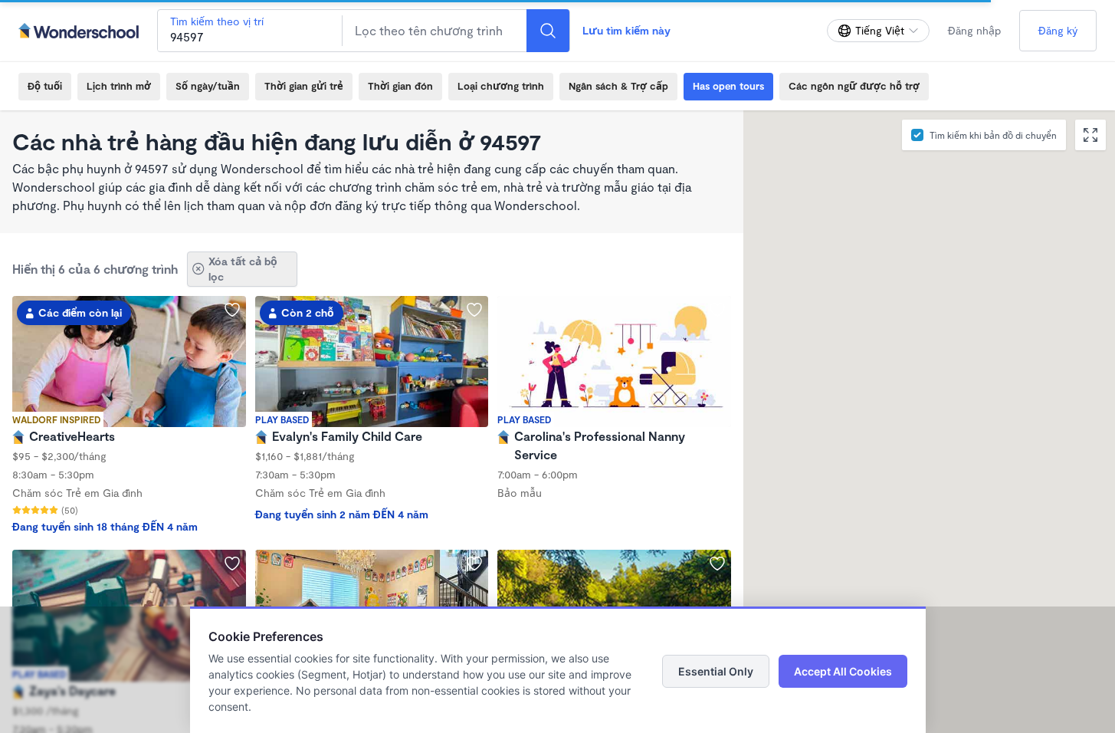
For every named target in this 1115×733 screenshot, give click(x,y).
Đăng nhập (974, 30)
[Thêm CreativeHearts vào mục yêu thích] (232, 310)
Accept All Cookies (843, 671)
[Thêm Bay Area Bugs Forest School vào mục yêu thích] (717, 563)
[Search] (547, 30)
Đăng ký (1057, 30)
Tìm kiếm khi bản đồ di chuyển (993, 135)
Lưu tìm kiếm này (626, 30)
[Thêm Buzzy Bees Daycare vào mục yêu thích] (474, 563)
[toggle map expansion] (1090, 135)
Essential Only (715, 671)
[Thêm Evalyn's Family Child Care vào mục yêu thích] (474, 310)
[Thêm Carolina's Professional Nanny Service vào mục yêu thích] (717, 310)
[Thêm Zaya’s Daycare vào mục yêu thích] (232, 563)
